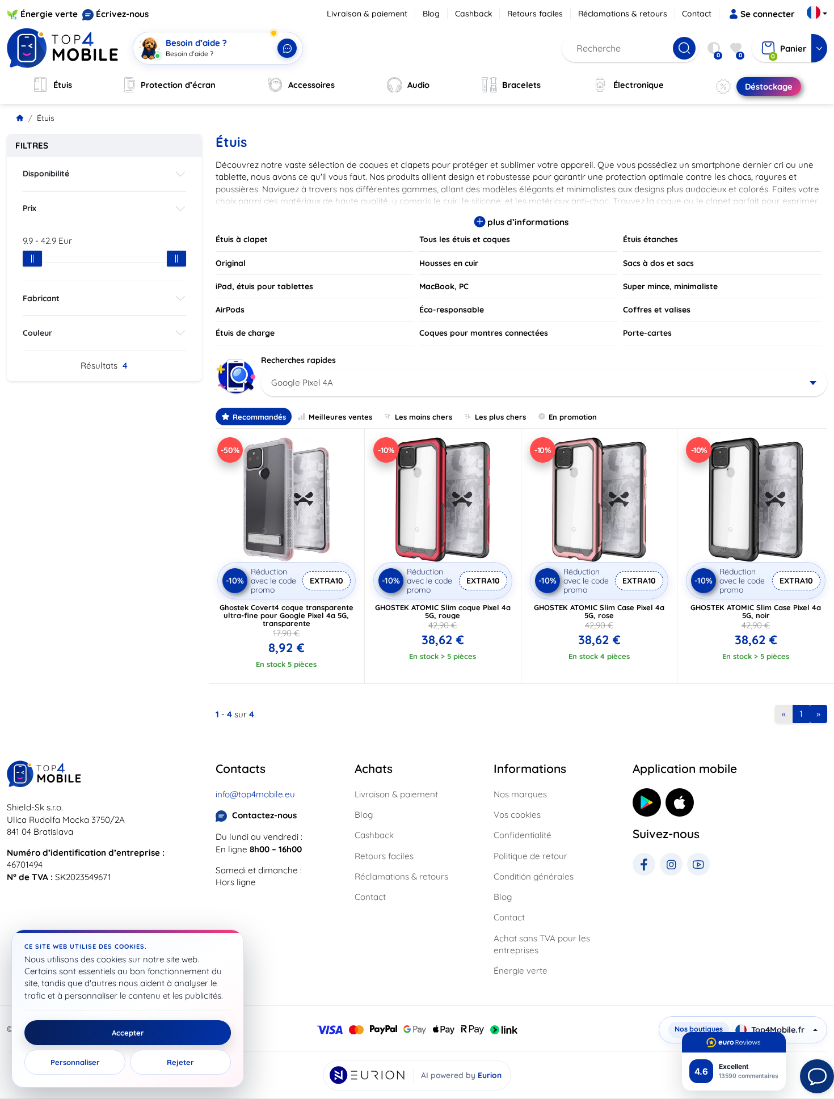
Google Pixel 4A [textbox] (302, 382)
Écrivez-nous (122, 14)
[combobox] (544, 382)
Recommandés (259, 416)
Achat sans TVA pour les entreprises (542, 944)
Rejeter (180, 1062)
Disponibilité (46, 173)
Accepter (128, 1032)
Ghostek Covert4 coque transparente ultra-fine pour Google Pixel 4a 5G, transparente (286, 615)
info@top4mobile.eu (255, 794)
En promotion (573, 416)
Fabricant (41, 298)
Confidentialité (522, 835)
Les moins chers (423, 416)
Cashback (473, 14)
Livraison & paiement (367, 14)
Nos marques (520, 794)
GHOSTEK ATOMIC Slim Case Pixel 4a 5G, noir (755, 611)
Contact (696, 14)
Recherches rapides (298, 360)
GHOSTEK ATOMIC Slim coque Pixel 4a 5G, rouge (443, 611)
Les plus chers (500, 416)
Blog (431, 14)
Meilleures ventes (340, 416)
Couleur (37, 333)
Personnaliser (75, 1062)
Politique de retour (530, 856)
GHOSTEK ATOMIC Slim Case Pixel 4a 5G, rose (599, 611)
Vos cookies (517, 814)
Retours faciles (535, 14)
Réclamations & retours (622, 14)
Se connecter (767, 14)
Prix (29, 208)
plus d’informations (526, 222)
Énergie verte (49, 14)
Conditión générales (534, 876)
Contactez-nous (264, 815)
